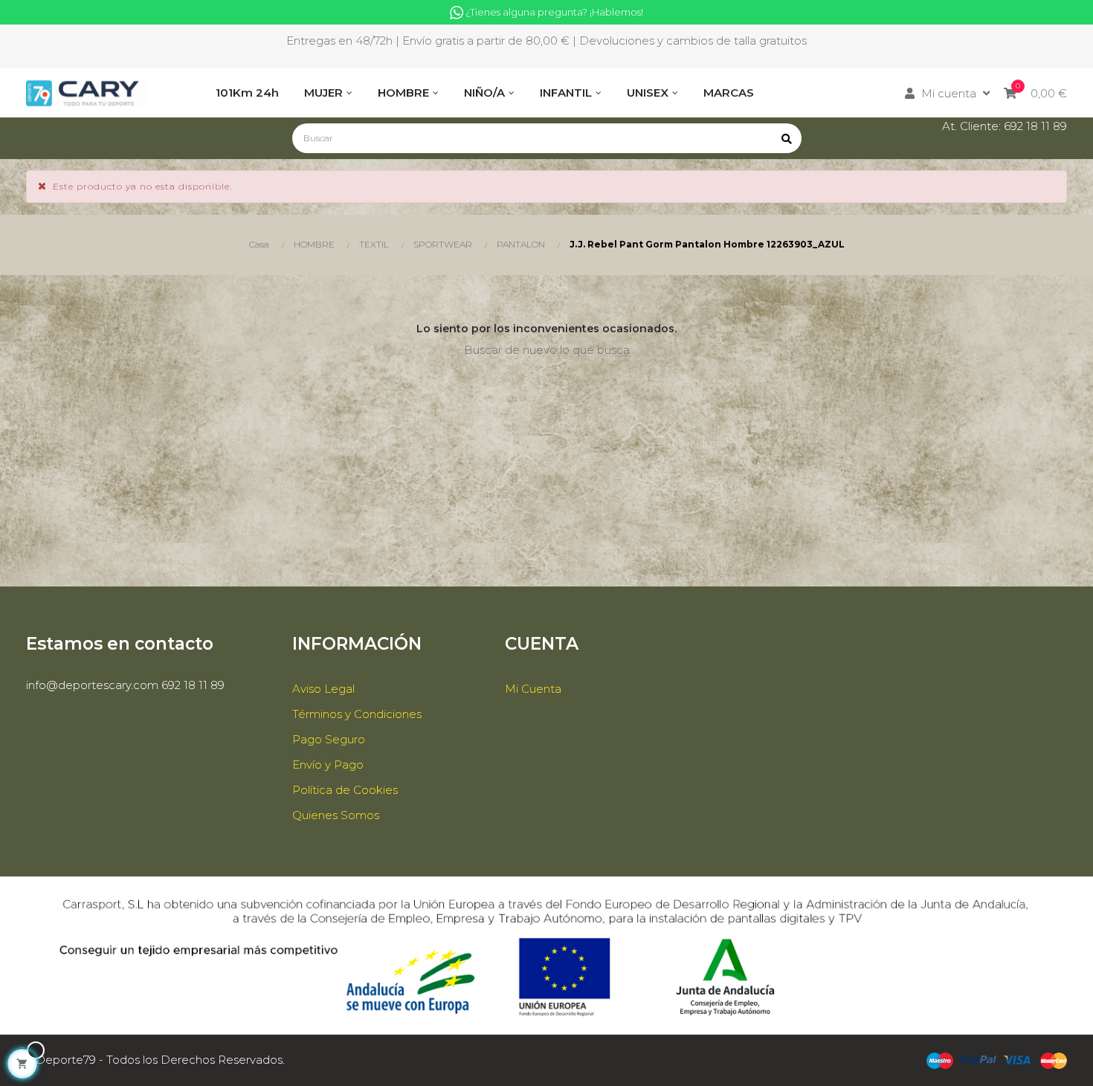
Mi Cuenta (533, 689)
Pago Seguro (328, 739)
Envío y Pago (328, 764)
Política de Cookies (345, 790)
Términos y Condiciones (357, 714)
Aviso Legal (323, 689)
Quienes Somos (335, 815)
